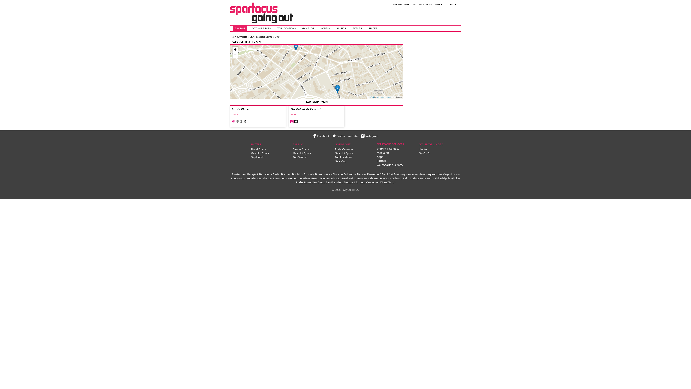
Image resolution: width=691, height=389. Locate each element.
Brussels (309, 174)
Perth (430, 178)
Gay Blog (308, 28)
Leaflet (371, 97)
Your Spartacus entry (390, 165)
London (236, 178)
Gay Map (240, 28)
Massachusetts (264, 36)
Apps (380, 156)
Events (357, 28)
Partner (381, 160)
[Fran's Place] (337, 88)
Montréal (342, 178)
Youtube (353, 136)
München (355, 178)
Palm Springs (411, 178)
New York (385, 178)
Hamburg (425, 174)
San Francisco (334, 182)
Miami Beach (310, 178)
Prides (373, 28)
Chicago (338, 174)
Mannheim (280, 178)
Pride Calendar (344, 149)
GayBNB (424, 153)
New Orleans (369, 178)
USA (251, 36)
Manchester (264, 178)
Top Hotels (257, 157)
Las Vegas (444, 174)
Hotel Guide (258, 149)
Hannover (411, 174)
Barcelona (265, 174)
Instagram (371, 136)
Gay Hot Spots (261, 28)
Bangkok (252, 174)
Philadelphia (443, 178)
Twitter (340, 136)
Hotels (325, 28)
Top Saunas (300, 157)
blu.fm (423, 149)
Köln (434, 174)
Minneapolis (328, 178)
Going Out (342, 144)
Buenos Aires (323, 174)
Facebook (323, 136)
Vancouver (373, 182)
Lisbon (455, 174)
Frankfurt (387, 174)
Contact (454, 4)
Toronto (360, 182)
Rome (307, 182)
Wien (383, 182)
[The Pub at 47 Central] (296, 46)
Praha (299, 182)
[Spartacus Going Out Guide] (265, 22)
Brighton (297, 174)
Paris (423, 178)
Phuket (455, 178)
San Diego (318, 182)
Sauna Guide (301, 149)
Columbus (350, 174)
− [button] (235, 55)
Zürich (391, 182)
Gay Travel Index (422, 4)
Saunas (341, 28)
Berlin (276, 174)
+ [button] (235, 49)
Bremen (286, 174)
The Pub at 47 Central (305, 109)
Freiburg (399, 174)
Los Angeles (249, 178)
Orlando (397, 178)
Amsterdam (239, 174)
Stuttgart (349, 182)
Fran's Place (240, 109)
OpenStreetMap (384, 97)
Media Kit (440, 4)
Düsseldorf (374, 174)
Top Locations (286, 28)
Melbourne (295, 178)
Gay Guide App (401, 4)
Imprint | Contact (388, 148)
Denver (361, 174)
